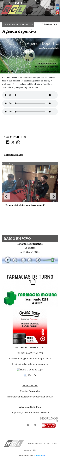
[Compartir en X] (13, 143)
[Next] (53, 196)
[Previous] (7, 196)
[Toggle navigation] (5, 19)
